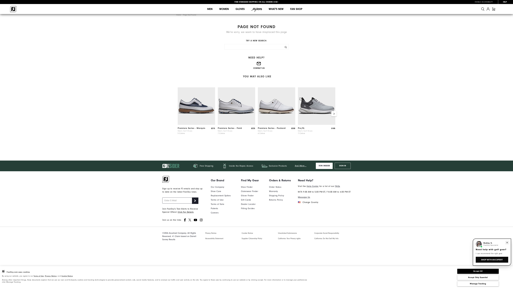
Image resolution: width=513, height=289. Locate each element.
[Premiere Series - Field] (236, 124)
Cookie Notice (67, 276)
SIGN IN (342, 166)
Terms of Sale (217, 204)
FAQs (337, 186)
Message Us (304, 197)
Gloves (240, 9)
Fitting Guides (248, 208)
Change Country (310, 202)
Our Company (217, 187)
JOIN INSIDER (324, 166)
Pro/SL (301, 128)
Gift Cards (246, 200)
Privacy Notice (51, 276)
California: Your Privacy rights (289, 238)
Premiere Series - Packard (272, 128)
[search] (482, 9)
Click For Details (186, 212)
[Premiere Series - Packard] (276, 124)
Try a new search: (256, 40)
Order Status (275, 187)
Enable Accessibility (484, 2)
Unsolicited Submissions (287, 233)
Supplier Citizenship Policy (252, 238)
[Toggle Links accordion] (221, 180)
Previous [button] (179, 113)
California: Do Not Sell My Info (326, 238)
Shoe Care (216, 191)
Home (179, 15)
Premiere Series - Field (230, 128)
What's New (276, 9)
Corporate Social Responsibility (326, 233)
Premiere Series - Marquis (191, 128)
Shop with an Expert (492, 260)
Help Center (313, 186)
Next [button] (334, 113)
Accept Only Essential (478, 277)
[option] (196, 115)
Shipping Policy (276, 195)
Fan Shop (296, 9)
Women (224, 9)
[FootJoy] (13, 9)
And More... (300, 166)
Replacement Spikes (221, 195)
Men (210, 9)
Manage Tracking (478, 284)
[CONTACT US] (258, 65)
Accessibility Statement (214, 238)
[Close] (507, 242)
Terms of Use (39, 276)
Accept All (478, 271)
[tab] (493, 9)
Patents (214, 208)
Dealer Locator (248, 204)
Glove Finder (247, 195)
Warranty (273, 191)
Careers (215, 213)
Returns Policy (276, 200)
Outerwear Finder (249, 191)
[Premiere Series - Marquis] (196, 124)
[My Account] (488, 9)
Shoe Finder (247, 187)
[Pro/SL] (316, 124)
